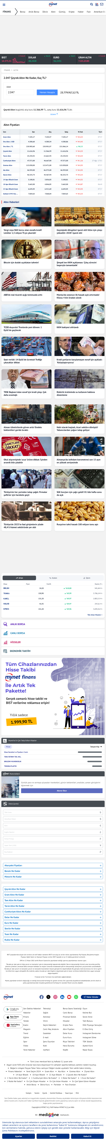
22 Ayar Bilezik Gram (10, 189)
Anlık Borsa (34, 11)
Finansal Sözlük (69, 1017)
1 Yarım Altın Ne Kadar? (17, 1078)
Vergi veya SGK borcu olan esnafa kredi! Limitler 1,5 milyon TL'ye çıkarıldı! (23, 231)
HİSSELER (15, 642)
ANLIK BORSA (17, 624)
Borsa (22, 11)
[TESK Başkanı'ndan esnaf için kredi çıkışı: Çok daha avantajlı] (26, 378)
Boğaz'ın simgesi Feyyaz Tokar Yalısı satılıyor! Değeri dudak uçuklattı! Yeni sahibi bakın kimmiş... (51, 1068)
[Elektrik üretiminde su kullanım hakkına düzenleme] (79, 378)
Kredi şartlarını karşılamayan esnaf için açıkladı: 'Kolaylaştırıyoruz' (79, 361)
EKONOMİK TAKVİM (20, 651)
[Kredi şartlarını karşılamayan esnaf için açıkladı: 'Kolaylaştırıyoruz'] (79, 346)
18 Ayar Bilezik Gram (10, 184)
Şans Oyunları (49, 1041)
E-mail (45, 1037)
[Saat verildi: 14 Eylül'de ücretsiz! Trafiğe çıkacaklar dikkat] (26, 346)
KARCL (6, 599)
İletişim (28, 1093)
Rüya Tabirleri (69, 1041)
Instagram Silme (89, 1037)
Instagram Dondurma (91, 1033)
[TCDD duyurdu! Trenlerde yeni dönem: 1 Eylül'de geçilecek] (26, 314)
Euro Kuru (67, 1037)
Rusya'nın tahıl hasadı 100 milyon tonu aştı (77, 524)
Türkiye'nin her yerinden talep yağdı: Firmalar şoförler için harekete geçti (25, 493)
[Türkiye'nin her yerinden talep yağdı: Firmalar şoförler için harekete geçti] (26, 478)
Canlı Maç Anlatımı (51, 1029)
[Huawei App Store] (13, 1025)
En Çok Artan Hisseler (59, 1081)
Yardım (36, 1093)
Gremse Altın (7, 165)
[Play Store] (13, 1009)
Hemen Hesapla (47, 92)
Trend (25, 1033)
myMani (46, 1050)
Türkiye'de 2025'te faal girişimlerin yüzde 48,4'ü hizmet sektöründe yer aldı (23, 526)
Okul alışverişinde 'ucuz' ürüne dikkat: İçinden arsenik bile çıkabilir (25, 461)
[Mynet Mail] (101, 4)
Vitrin (45, 1021)
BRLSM (6, 588)
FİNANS (7, 11)
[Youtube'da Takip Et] (69, 997)
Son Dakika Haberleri (32, 1008)
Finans (26, 1017)
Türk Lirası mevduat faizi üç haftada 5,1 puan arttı (51, 1061)
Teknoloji (47, 1008)
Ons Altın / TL (8, 146)
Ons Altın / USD (8, 142)
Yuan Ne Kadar (12, 934)
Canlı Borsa (67, 1012)
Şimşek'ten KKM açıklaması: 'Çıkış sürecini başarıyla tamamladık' (76, 264)
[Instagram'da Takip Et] (55, 997)
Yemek (26, 1021)
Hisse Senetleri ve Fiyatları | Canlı (16, 752)
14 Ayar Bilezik (22, 1074)
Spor (25, 1041)
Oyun (85, 1008)
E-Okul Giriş (88, 1029)
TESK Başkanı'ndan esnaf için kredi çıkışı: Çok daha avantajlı (25, 393)
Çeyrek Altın (7, 151)
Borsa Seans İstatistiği (72, 1008)
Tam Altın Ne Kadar (14, 900)
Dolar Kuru (67, 1033)
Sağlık (45, 1012)
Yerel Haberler (29, 1050)
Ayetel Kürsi (88, 1045)
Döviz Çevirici (14, 804)
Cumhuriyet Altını (9, 161)
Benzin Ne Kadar (12, 871)
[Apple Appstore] (13, 1017)
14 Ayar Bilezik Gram (10, 180)
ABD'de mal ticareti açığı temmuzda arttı (23, 294)
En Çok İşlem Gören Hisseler (84, 1081)
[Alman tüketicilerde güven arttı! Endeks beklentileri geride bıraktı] (26, 414)
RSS (77, 1093)
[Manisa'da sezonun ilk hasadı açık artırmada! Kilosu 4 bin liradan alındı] (79, 281)
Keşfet (65, 1050)
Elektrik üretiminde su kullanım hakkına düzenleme (76, 393)
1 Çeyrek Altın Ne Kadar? (76, 1074)
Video (25, 1045)
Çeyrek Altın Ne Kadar (15, 889)
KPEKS (6, 609)
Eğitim (26, 1037)
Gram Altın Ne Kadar (14, 894)
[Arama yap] (91, 4)
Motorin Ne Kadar (13, 876)
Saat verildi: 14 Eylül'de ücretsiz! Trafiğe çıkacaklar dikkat (23, 361)
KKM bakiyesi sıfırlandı (68, 327)
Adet (8, 86)
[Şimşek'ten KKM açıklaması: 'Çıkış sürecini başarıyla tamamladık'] (79, 249)
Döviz (45, 11)
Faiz (89, 11)
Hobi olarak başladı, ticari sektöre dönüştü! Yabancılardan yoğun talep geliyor (77, 429)
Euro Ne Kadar (11, 922)
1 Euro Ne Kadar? (88, 1078)
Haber (81, 11)
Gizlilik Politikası (56, 1093)
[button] (4, 5)
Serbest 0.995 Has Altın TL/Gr (10, 194)
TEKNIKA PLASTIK (10, 766)
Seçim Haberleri (49, 1025)
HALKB (6, 604)
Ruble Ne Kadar (12, 939)
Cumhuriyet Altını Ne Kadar (18, 911)
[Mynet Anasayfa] (53, 4)
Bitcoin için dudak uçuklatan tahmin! (21, 262)
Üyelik (44, 1093)
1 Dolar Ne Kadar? (68, 1078)
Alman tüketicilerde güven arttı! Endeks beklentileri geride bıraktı (23, 429)
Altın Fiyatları (68, 1029)
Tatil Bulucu (88, 1021)
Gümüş (62, 11)
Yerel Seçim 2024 (33, 1071)
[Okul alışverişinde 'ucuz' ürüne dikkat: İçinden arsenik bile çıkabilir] (26, 446)
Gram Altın (7, 137)
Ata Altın (6, 170)
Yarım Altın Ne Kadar (14, 906)
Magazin (26, 1029)
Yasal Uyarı (69, 1093)
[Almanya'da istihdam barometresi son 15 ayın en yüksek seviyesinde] (79, 446)
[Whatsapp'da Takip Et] (76, 997)
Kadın (25, 1025)
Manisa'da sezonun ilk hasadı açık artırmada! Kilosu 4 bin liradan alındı (78, 296)
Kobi (45, 1045)
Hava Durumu (68, 1045)
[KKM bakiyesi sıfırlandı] (79, 314)
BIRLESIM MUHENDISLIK (12, 761)
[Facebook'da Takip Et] (41, 997)
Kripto (72, 11)
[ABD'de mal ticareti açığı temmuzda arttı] (26, 281)
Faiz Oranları (70, 1084)
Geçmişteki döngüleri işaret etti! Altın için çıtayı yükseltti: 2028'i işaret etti (79, 231)
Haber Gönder (92, 997)
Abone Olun (62, 790)
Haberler (27, 1012)
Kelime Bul (87, 1012)
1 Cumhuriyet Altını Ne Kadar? (44, 1078)
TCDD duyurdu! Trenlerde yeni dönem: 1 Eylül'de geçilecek (23, 329)
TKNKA (6, 593)
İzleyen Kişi (94, 747)
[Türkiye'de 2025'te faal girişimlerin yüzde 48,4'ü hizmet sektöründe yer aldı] (26, 511)
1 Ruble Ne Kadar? (14, 1081)
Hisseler (66, 1021)
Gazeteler (47, 1033)
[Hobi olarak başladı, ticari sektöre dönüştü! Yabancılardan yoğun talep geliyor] (79, 414)
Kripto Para (68, 1025)
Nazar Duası (88, 1050)
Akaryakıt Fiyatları (13, 865)
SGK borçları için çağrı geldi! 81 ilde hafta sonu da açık (79, 493)
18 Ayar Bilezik (38, 1074)
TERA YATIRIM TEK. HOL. (12, 757)
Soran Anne (87, 1017)
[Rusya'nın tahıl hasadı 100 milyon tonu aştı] (79, 511)
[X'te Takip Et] (48, 997)
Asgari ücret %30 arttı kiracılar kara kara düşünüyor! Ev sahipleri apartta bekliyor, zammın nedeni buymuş (51, 1065)
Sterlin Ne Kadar (12, 928)
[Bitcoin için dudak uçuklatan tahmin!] (26, 249)
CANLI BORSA (17, 633)
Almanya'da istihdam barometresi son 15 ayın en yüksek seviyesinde (78, 461)
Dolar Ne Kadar (12, 917)
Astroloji (46, 1017)
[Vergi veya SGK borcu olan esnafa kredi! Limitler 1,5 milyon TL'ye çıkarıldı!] (26, 216)
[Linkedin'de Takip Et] (62, 997)
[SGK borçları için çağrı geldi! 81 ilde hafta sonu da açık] (79, 478)
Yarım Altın (7, 156)
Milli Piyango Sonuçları (92, 1025)
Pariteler (57, 1084)
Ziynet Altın (7, 175)
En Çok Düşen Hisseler (36, 1081)
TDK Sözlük (87, 1041)
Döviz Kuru (45, 1084)
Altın (53, 11)
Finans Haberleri (15, 1071)
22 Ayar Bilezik (55, 1074)
